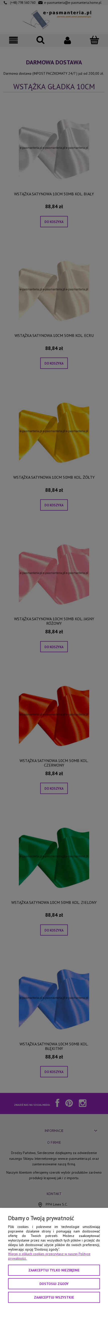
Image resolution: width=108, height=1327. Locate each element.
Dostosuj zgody (54, 1283)
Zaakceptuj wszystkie (54, 1297)
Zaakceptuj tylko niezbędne (54, 1270)
